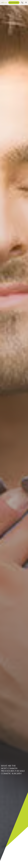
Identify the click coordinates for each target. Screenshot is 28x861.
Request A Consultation (14, 2)
